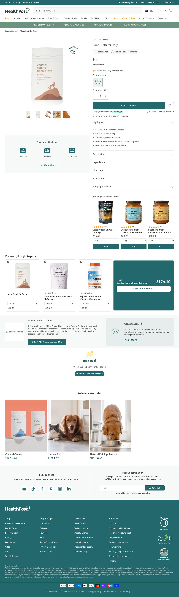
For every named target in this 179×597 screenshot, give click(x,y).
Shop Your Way (80, 551)
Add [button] (106, 246)
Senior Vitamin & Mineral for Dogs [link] (104, 231)
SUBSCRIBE (155, 488)
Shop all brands (81, 542)
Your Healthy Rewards (128, 2)
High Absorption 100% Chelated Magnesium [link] (91, 297)
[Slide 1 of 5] (28, 114)
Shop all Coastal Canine (47, 342)
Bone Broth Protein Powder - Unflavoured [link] (58, 297)
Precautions (99, 178)
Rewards (43, 533)
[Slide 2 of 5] (38, 114)
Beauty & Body (70, 18)
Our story (113, 523)
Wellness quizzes (81, 528)
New (7, 18)
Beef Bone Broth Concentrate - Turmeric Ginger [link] (159, 231)
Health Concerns (146, 18)
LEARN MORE (130, 340)
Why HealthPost (116, 537)
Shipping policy (95, 592)
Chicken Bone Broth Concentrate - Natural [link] (131, 231)
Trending (162, 18)
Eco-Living (96, 18)
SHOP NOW (11, 458)
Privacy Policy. (144, 493)
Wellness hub (153, 2)
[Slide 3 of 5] (47, 114)
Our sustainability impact (120, 528)
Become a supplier (48, 551)
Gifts (107, 18)
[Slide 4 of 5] (57, 114)
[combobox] (87, 10)
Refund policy (125, 592)
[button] (159, 11)
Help (143, 2)
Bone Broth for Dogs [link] (17, 294)
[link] (106, 212)
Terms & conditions (49, 542)
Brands (16, 18)
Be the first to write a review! (89, 373)
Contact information (110, 592)
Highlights (98, 122)
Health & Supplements (34, 18)
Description (98, 154)
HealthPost (57, 592)
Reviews (112, 561)
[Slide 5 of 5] (66, 114)
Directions (98, 170)
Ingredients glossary (83, 547)
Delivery (43, 528)
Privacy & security (48, 547)
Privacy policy (69, 592)
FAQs (42, 537)
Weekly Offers (128, 18)
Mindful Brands (81, 533)
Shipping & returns (102, 186)
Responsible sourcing (118, 542)
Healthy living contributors (121, 551)
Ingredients (99, 162)
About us (168, 2)
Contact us (45, 523)
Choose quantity (100, 90)
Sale (116, 18)
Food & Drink (54, 18)
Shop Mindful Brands (83, 537)
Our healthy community (120, 556)
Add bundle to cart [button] (143, 289)
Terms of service (82, 592)
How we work (115, 547)
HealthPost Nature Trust (120, 533)
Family (84, 18)
